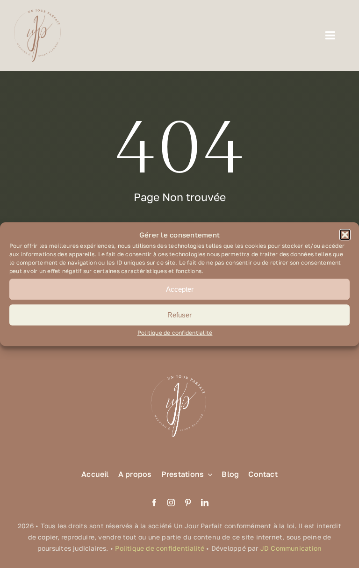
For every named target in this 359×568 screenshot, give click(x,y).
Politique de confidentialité (175, 333)
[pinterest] (188, 502)
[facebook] (154, 502)
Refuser (179, 315)
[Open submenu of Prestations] (208, 474)
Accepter (180, 289)
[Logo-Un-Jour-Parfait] (37, 13)
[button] (345, 235)
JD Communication (291, 548)
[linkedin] (204, 502)
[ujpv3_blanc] (179, 374)
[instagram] (171, 502)
